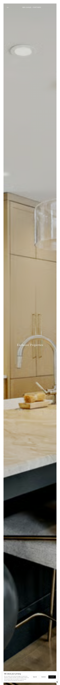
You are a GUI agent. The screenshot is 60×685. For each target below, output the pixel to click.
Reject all (35, 676)
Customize (43, 676)
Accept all (52, 676)
